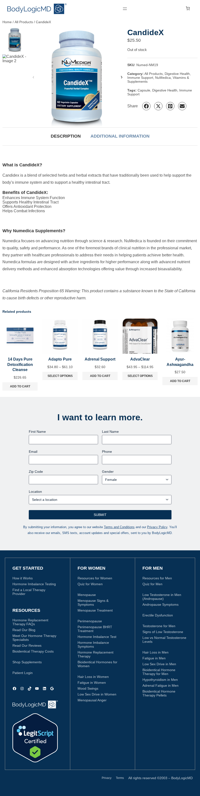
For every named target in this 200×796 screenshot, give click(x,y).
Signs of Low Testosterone (162, 632)
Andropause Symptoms (160, 604)
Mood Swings (88, 688)
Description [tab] (66, 136)
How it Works (22, 578)
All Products (24, 22)
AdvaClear (140, 359)
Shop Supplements (27, 662)
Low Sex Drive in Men (159, 664)
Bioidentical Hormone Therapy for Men (158, 672)
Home (7, 22)
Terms (120, 778)
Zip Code (36, 472)
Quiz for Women (90, 584)
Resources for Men (157, 578)
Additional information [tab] (120, 136)
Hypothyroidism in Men (160, 680)
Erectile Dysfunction (157, 615)
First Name (37, 431)
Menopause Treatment (95, 610)
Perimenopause (90, 621)
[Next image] (121, 77)
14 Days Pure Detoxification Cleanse (20, 364)
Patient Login (22, 673)
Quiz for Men (152, 584)
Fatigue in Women (92, 683)
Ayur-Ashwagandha (180, 362)
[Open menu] (125, 9)
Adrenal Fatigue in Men (160, 685)
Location (35, 492)
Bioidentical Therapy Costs (33, 651)
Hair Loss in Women (93, 677)
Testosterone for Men (158, 626)
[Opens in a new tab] (35, 737)
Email (33, 451)
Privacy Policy (157, 527)
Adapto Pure (60, 359)
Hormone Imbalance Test (97, 637)
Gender (108, 472)
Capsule (144, 90)
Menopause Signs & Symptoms (93, 602)
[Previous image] (33, 77)
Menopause (87, 595)
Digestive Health (177, 74)
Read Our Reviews (26, 645)
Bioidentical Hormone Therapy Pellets (158, 693)
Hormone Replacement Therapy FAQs (30, 622)
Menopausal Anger (92, 700)
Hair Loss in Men (155, 652)
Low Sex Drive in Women (97, 694)
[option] (14, 66)
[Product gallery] (77, 77)
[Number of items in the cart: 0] (188, 8)
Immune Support (140, 78)
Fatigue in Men (154, 658)
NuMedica (163, 78)
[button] (146, 106)
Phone (107, 451)
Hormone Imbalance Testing (34, 584)
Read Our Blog (23, 630)
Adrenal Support (100, 359)
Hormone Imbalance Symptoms (93, 644)
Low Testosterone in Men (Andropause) (161, 597)
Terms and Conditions (119, 527)
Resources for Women (95, 578)
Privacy (106, 778)
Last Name (110, 431)
